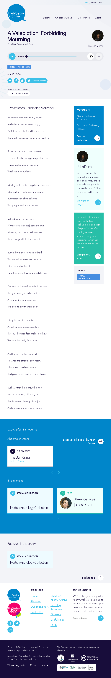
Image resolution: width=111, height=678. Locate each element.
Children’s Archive (63, 17)
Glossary (55, 614)
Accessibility (12, 656)
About (98, 17)
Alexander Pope (84, 499)
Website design (13, 665)
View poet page (83, 202)
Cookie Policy (13, 659)
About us (35, 601)
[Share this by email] (22, 80)
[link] (12, 56)
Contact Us (36, 612)
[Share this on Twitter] (9, 80)
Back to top (88, 577)
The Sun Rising (20, 457)
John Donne (98, 45)
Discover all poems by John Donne (79, 441)
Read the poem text (19, 93)
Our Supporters (39, 606)
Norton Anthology (19, 67)
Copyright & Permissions (28, 656)
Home (34, 596)
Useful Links (57, 619)
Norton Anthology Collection (29, 508)
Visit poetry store (83, 256)
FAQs (53, 625)
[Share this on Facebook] (16, 80)
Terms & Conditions (28, 659)
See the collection (82, 138)
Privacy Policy (44, 656)
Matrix (25, 665)
